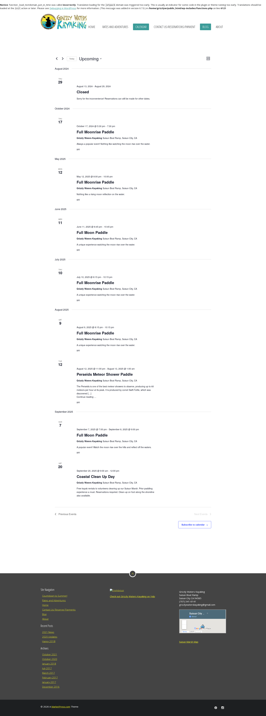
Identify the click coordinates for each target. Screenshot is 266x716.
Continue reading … (86, 396)
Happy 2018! (48, 641)
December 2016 (50, 686)
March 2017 (48, 672)
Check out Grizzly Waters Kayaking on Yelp (132, 596)
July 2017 (47, 668)
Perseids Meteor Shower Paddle (105, 374)
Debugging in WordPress (63, 8)
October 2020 (49, 659)
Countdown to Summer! (54, 595)
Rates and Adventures (115, 27)
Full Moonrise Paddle (95, 131)
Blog (205, 27)
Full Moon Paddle (92, 232)
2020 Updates (49, 636)
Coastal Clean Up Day (96, 476)
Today (71, 58)
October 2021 (49, 654)
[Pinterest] (215, 707)
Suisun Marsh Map (188, 641)
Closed (83, 91)
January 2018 (49, 663)
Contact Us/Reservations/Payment (174, 27)
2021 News (48, 632)
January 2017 (49, 682)
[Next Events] (62, 59)
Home (91, 27)
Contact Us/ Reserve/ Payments (59, 609)
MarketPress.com (60, 706)
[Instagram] (222, 707)
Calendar (141, 27)
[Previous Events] (56, 59)
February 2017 (50, 677)
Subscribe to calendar (193, 524)
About (219, 27)
